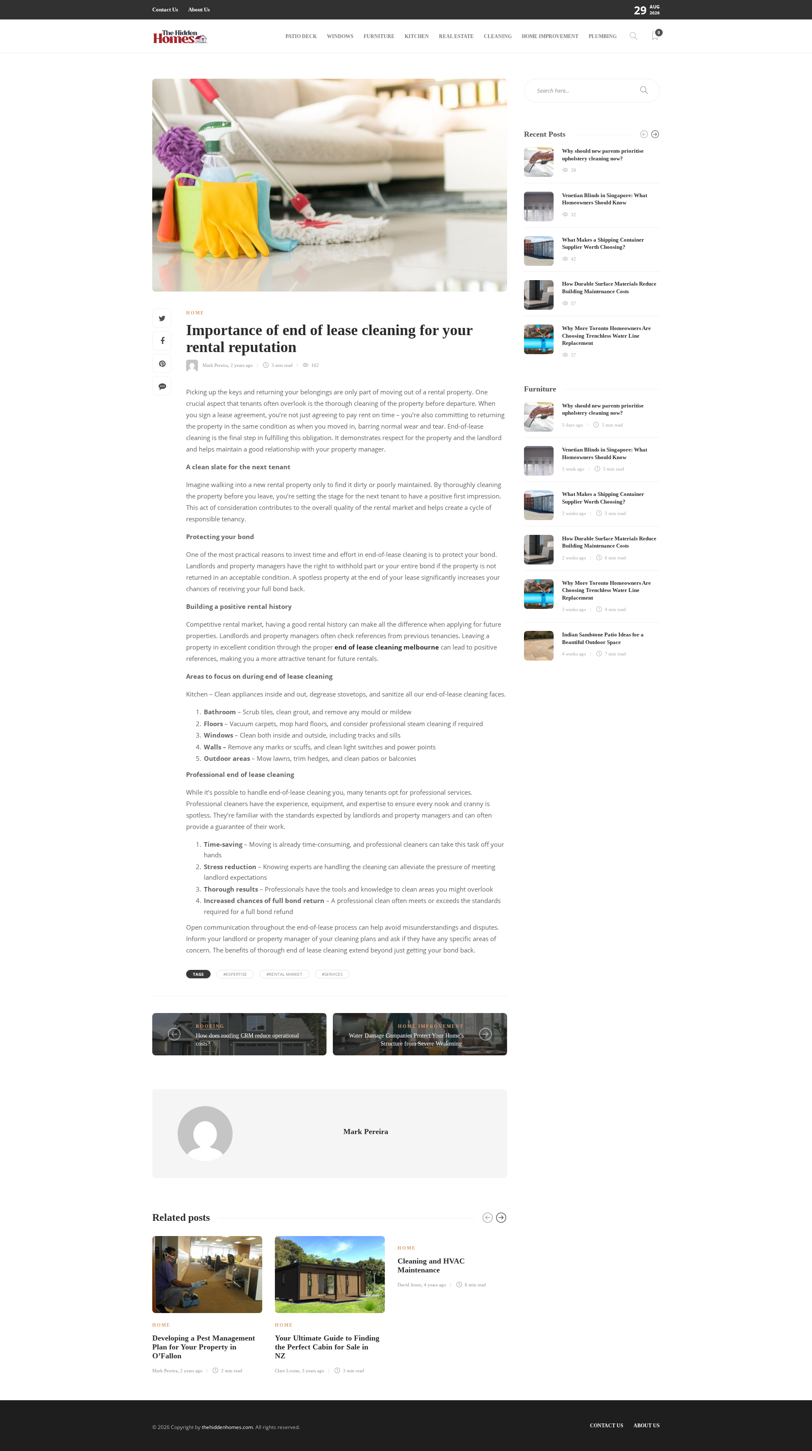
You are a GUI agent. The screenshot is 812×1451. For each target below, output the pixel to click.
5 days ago (572, 424)
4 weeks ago (574, 653)
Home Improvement (550, 36)
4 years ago (435, 1284)
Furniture (379, 36)
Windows (340, 36)
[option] (207, 1303)
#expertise (235, 974)
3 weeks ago (574, 609)
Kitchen (417, 36)
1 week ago (573, 468)
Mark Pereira (215, 365)
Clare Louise (287, 1370)
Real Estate (456, 36)
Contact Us (165, 9)
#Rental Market (284, 974)
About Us (199, 9)
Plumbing (603, 36)
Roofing (210, 1026)
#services (332, 974)
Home (195, 312)
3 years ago (313, 1370)
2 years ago (241, 365)
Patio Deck (301, 36)
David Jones (409, 1284)
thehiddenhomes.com (227, 1427)
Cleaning (498, 36)
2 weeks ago (574, 513)
